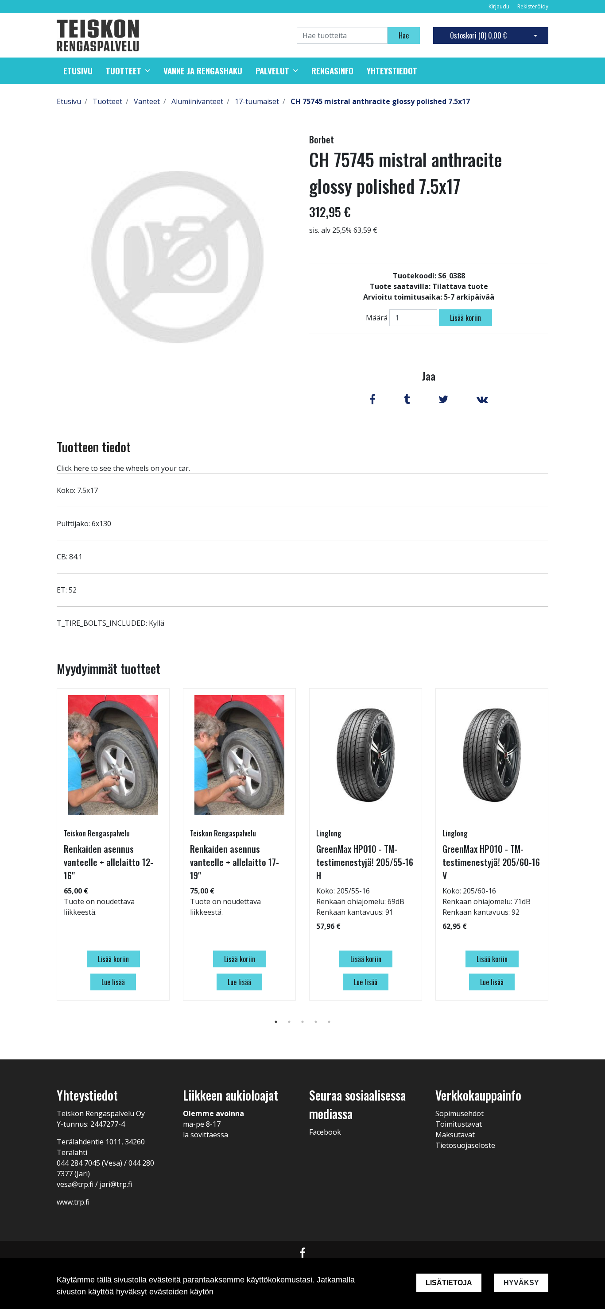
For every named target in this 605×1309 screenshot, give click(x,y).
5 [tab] (329, 1021)
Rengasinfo (332, 71)
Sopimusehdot (459, 1113)
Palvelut (272, 71)
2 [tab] (289, 1021)
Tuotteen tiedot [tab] (94, 447)
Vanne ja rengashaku (202, 71)
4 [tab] (315, 1021)
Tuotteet (123, 71)
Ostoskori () (478, 35)
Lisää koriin (465, 317)
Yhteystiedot (392, 71)
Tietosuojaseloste (465, 1145)
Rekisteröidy (532, 6)
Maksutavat (455, 1135)
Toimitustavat (458, 1124)
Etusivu (78, 71)
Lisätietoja (449, 1282)
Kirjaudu (500, 6)
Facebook (325, 1132)
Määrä (377, 318)
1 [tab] (275, 1021)
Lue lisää (113, 982)
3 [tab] (302, 1021)
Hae (404, 35)
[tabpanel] (113, 844)
